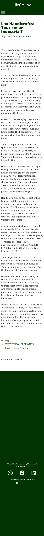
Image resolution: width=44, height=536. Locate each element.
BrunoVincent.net (24, 466)
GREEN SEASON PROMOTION (19, 344)
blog (7, 340)
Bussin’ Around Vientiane (17, 348)
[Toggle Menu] (3, 12)
